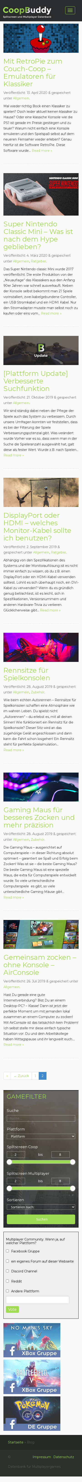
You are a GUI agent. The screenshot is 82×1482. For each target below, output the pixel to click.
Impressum (42, 1457)
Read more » (42, 151)
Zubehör (37, 692)
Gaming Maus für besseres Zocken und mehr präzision (39, 817)
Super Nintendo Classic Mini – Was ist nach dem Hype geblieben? (38, 235)
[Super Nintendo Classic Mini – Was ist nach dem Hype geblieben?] (41, 194)
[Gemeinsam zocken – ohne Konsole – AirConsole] (41, 934)
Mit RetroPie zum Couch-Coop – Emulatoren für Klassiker (32, 72)
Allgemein (21, 98)
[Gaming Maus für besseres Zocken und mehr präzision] (41, 787)
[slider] (9, 1162)
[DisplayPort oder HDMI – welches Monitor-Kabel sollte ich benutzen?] (41, 492)
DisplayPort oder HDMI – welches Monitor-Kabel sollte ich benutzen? (37, 526)
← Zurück (21, 1076)
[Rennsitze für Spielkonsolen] (41, 647)
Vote (12, 1309)
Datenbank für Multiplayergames (26, 13)
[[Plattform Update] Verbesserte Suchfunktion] (41, 350)
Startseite (15, 1442)
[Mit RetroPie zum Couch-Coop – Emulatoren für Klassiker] (41, 38)
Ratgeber (38, 261)
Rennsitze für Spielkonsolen (26, 674)
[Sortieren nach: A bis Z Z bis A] (41, 1207)
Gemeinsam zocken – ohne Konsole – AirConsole (39, 965)
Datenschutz (63, 1457)
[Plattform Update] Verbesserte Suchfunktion (35, 381)
